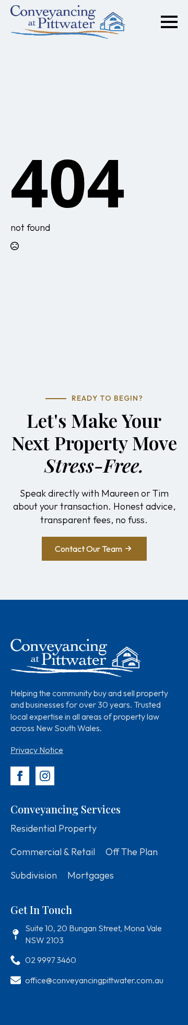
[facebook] (19, 776)
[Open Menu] (169, 22)
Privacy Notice (36, 750)
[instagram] (45, 776)
